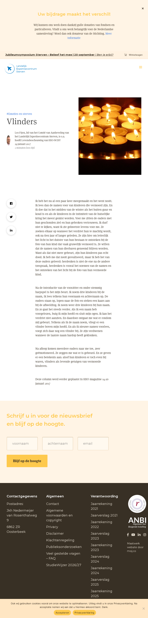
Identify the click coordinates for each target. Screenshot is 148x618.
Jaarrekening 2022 (101, 524)
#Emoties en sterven (19, 114)
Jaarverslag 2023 (100, 536)
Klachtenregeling (60, 540)
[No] (143, 608)
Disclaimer (55, 534)
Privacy (52, 527)
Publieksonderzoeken (64, 547)
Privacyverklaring (84, 612)
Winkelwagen (135, 54)
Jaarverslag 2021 (104, 515)
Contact (52, 504)
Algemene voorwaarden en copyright (59, 515)
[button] (140, 67)
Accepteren (62, 612)
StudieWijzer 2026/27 (63, 565)
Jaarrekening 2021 (101, 506)
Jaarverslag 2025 (100, 582)
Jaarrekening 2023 (101, 547)
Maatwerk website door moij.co (135, 547)
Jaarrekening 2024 (101, 570)
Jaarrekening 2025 (101, 593)
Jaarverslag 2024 (100, 559)
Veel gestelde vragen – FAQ (63, 556)
